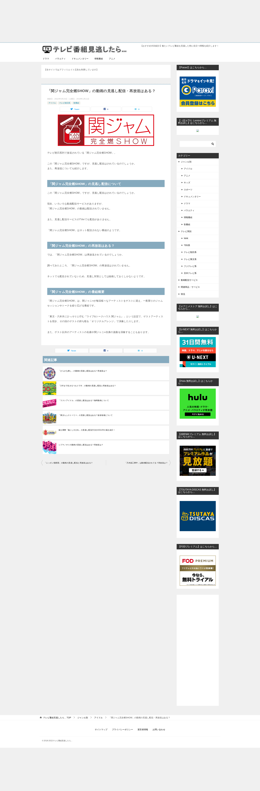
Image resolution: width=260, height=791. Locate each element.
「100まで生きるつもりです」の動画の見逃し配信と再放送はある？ (87, 386)
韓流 (183, 294)
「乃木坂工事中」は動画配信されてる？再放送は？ (146, 463)
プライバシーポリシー (122, 729)
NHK (186, 238)
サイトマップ (101, 729)
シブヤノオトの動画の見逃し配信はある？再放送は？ (81, 445)
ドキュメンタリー (80, 58)
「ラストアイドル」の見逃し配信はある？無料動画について (84, 400)
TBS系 (187, 245)
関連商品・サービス (190, 287)
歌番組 (76, 103)
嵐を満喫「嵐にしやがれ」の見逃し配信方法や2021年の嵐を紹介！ (87, 430)
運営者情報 (143, 729)
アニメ (112, 58)
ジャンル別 (186, 162)
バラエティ (60, 58)
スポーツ (188, 189)
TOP (57, 717)
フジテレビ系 (190, 266)
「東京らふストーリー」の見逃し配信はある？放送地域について (86, 415)
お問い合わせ (159, 729)
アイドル (52, 103)
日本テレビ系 (190, 273)
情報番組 (98, 58)
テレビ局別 (186, 231)
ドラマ (46, 58)
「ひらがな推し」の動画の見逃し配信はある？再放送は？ (83, 371)
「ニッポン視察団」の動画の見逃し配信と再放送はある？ (68, 463)
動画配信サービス (189, 280)
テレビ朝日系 (64, 103)
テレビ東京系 (190, 259)
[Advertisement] (90, 21)
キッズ (187, 182)
